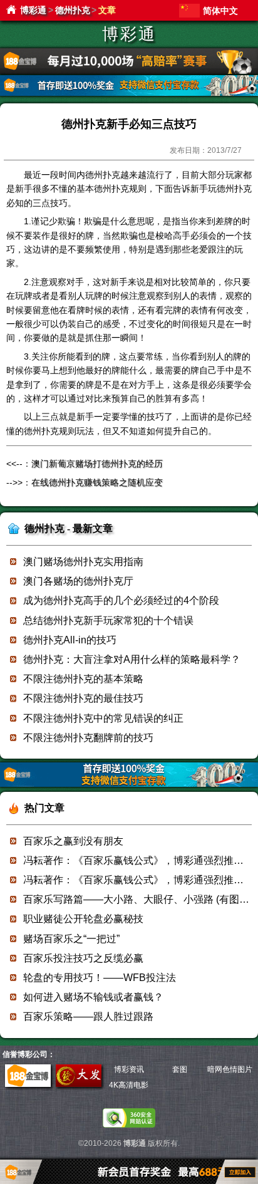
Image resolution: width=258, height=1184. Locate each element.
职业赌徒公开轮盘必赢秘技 (83, 918)
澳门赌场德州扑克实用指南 (83, 561)
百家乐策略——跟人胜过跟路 (88, 1016)
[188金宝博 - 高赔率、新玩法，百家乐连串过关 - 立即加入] (129, 93)
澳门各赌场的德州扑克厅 (78, 581)
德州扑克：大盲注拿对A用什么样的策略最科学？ (131, 659)
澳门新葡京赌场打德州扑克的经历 (97, 464)
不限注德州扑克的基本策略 (83, 678)
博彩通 (33, 10)
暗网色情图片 (229, 1069)
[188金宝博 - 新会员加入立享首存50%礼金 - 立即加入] (129, 784)
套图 (179, 1069)
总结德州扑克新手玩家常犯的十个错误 (108, 620)
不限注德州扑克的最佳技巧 (83, 698)
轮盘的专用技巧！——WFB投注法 (99, 977)
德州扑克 (72, 10)
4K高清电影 (128, 1085)
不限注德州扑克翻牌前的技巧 (88, 737)
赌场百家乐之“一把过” (71, 938)
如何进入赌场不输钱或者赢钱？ (93, 997)
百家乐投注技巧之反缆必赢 (83, 958)
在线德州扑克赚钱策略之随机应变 (97, 482)
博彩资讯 (129, 1069)
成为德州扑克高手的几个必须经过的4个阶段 (121, 600)
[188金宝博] (28, 1084)
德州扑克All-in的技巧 (69, 640)
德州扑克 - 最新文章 (68, 528)
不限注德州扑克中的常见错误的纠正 (103, 718)
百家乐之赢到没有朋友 (73, 841)
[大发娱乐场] (78, 1084)
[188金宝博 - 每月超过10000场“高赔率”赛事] (129, 71)
